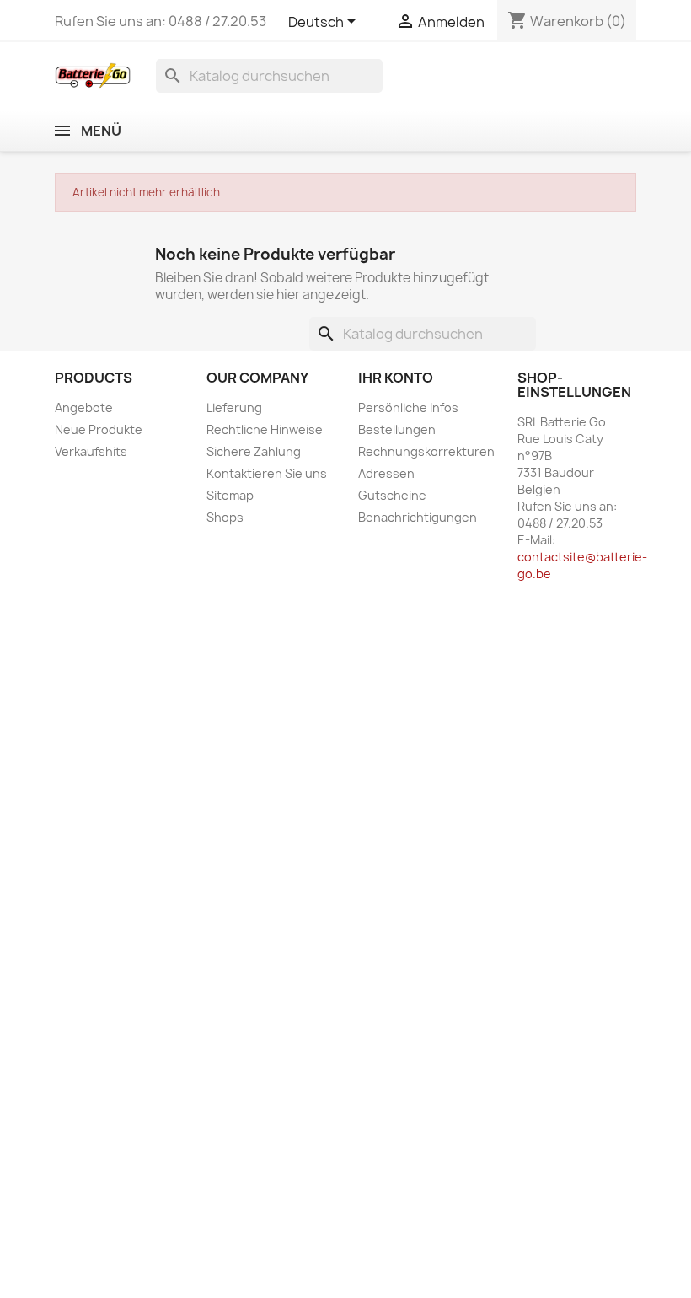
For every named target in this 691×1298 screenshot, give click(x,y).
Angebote (84, 408)
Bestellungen (397, 429)
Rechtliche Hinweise (264, 429)
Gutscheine (392, 495)
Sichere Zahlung (253, 451)
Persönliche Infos (408, 408)
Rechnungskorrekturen (426, 451)
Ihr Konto (395, 377)
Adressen (386, 473)
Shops (225, 517)
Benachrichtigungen (417, 517)
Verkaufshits (91, 451)
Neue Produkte (98, 429)
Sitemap (230, 495)
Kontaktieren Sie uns (266, 473)
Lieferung (234, 408)
